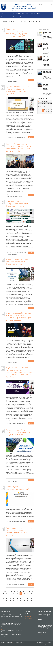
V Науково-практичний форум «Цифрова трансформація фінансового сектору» (18, 203)
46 (11, 602)
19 (3, 595)
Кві (3, 259)
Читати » (31, 79)
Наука (38, 13)
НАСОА (13, 642)
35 (27, 598)
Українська (5, 1)
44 (27, 600)
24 (20, 595)
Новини (15, 81)
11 (6, 593)
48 (18, 602)
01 (3, 203)
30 (3, 261)
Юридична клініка (17, 16)
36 (31, 598)
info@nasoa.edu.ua (8, 619)
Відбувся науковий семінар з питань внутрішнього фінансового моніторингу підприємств (18, 90)
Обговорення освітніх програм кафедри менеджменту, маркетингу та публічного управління (19, 531)
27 (31, 595)
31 (13, 598)
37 (3, 600)
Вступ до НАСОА (16, 13)
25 (3, 488)
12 (10, 593)
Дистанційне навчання (35, 1)
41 (17, 600)
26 (27, 595)
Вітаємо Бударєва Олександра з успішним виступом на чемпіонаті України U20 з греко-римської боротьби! (19, 316)
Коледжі (27, 1)
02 (3, 88)
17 (27, 593)
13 (13, 593)
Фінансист (10, 307)
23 (17, 595)
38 (6, 600)
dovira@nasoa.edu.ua (42, 634)
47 (14, 602)
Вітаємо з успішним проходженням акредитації (17, 487)
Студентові (22, 1)
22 (13, 595)
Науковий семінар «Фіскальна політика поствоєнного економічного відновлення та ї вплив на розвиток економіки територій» (19, 372)
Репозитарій (44, 1)
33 (20, 598)
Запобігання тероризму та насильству (43, 644)
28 (3, 598)
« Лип (38, 101)
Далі (22, 602)
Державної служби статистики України (27, 10)
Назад (4, 591)
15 (3, 31)
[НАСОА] (6, 7)
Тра (3, 29)
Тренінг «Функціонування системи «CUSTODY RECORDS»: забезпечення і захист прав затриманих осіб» (18, 147)
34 (24, 598)
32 (17, 598)
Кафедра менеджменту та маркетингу (17, 521)
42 (20, 600)
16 (24, 593)
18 (31, 593)
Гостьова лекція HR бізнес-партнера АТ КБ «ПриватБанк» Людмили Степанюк (18, 432)
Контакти (50, 1)
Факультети (25, 13)
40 (13, 600)
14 (3, 530)
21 (10, 595)
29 (3, 432)
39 (10, 600)
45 (31, 600)
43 (24, 600)
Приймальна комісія (5, 629)
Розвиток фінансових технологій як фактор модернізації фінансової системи (19, 261)
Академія (8, 13)
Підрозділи (32, 13)
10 (3, 593)
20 (6, 595)
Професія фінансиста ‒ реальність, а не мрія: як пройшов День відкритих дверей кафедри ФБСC (16, 32)
